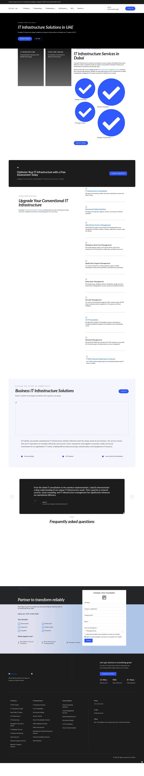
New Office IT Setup (16, 712)
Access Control (37, 716)
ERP (72, 8)
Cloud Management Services (68, 712)
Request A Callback (25, 38)
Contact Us (130, 8)
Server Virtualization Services (41, 720)
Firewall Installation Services (41, 737)
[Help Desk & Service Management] (86, 223)
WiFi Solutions (37, 740)
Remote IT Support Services (15, 745)
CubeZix (132, 757)
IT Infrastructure (50, 8)
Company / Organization (90, 609)
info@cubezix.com (98, 713)
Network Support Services (18, 740)
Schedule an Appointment (118, 173)
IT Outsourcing (37, 8)
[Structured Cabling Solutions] (86, 207)
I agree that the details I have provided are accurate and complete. (103, 634)
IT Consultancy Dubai (16, 708)
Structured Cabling (38, 712)
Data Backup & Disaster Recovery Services (42, 732)
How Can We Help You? (90, 628)
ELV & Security (62, 8)
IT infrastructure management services (109, 69)
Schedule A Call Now (108, 673)
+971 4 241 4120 (98, 704)
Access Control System (69, 728)
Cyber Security (14, 737)
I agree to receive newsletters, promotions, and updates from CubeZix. (104, 637)
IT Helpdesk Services (16, 729)
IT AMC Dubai (14, 705)
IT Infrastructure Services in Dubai (33, 210)
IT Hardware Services (39, 705)
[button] (72, 532)
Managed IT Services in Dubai (17, 724)
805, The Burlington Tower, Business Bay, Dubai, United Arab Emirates (112, 722)
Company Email (88, 615)
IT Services (26, 8)
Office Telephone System (40, 723)
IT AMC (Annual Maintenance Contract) (100, 359)
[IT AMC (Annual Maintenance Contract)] (87, 356)
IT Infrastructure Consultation (96, 191)
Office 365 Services (38, 727)
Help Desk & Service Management (98, 225)
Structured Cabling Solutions (95, 209)
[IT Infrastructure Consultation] (86, 188)
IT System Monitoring (16, 733)
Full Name (87, 602)
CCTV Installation (91, 320)
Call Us (109, 7)
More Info (80, 8)
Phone (86, 621)
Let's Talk (38, 38)
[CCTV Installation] (86, 317)
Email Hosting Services (69, 716)
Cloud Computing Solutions (67, 706)
